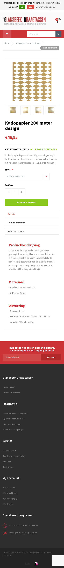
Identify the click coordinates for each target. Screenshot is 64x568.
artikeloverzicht (50, 47)
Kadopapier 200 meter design (27, 43)
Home (7, 43)
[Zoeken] (58, 34)
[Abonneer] (32, 357)
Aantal (9, 185)
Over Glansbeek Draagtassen (15, 413)
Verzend (51, 357)
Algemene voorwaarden (13, 418)
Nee (30, 7)
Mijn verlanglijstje (10, 498)
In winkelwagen (26, 202)
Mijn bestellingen (10, 493)
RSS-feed (48, 552)
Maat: (9, 169)
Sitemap (8, 555)
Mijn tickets (7, 504)
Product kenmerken (16, 222)
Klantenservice (9, 450)
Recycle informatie (16, 231)
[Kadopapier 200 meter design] (32, 81)
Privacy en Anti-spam (12, 424)
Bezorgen (7, 461)
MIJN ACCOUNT (9, 487)
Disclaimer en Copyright (13, 429)
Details (11, 214)
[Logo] (24, 20)
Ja (22, 7)
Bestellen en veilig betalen (14, 456)
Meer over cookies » (45, 7)
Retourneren (8, 467)
